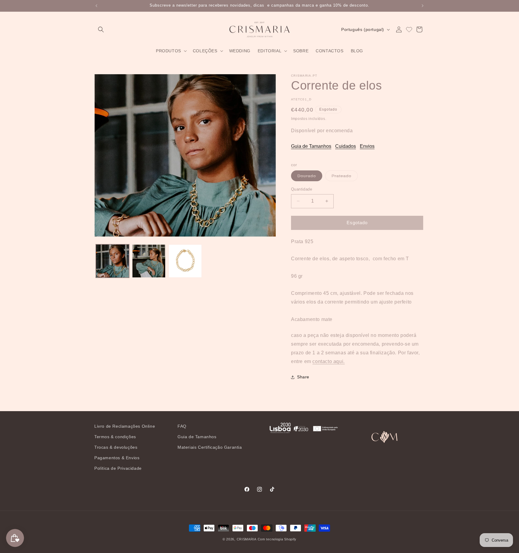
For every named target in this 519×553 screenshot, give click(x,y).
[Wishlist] (409, 29)
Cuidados (345, 146)
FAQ (182, 426)
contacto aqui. (328, 361)
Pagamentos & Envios (116, 457)
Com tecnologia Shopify (277, 539)
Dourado (309, 177)
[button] (101, 29)
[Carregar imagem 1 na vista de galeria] (112, 261)
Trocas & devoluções (115, 447)
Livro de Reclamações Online (124, 426)
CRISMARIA (246, 539)
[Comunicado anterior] (96, 5)
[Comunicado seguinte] (422, 5)
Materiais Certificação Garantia (210, 447)
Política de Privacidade (118, 468)
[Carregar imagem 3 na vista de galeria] (185, 261)
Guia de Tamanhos (311, 146)
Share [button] (303, 376)
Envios (367, 146)
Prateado (345, 177)
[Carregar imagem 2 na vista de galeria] (148, 261)
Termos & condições (115, 436)
